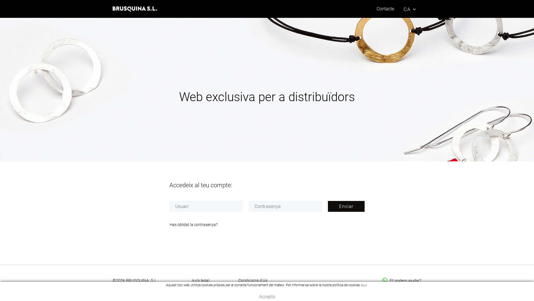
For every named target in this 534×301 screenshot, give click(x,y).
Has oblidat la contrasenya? (193, 224)
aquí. (364, 285)
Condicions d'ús (253, 280)
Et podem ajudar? (405, 280)
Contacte (385, 8)
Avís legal (200, 280)
